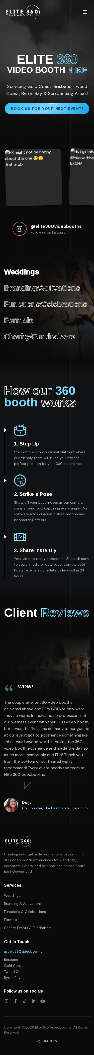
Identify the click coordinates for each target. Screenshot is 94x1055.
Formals (10, 919)
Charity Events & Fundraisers (28, 927)
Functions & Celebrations (25, 911)
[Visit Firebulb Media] (47, 1041)
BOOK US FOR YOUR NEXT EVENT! (47, 109)
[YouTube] (42, 1001)
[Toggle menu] (85, 12)
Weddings (12, 895)
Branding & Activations (23, 903)
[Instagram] (6, 1001)
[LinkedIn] (33, 1001)
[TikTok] (24, 1001)
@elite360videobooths (23, 951)
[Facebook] (15, 1001)
